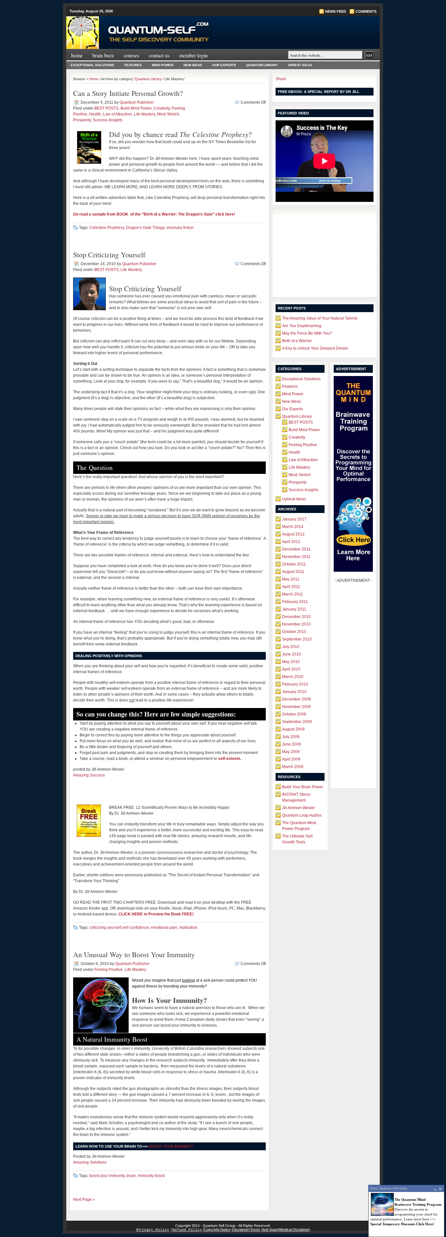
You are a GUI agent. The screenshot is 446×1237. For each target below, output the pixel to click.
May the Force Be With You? (307, 333)
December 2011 (296, 549)
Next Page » (84, 1199)
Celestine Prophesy (106, 227)
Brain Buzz (103, 55)
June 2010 (291, 654)
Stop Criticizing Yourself (109, 254)
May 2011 (290, 579)
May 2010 (291, 661)
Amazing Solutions (89, 1162)
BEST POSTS (106, 108)
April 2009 (291, 759)
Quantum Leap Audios (302, 815)
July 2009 (290, 736)
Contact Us (159, 55)
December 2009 (296, 699)
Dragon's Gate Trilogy (145, 227)
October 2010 (294, 631)
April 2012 (291, 541)
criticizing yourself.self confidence (119, 927)
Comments (366, 11)
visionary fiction (180, 227)
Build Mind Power (135, 108)
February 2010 (295, 684)
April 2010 (291, 669)
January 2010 (294, 691)
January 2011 (294, 609)
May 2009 (291, 751)
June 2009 (291, 744)
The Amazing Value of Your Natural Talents (320, 318)
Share (281, 79)
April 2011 (291, 586)
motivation (188, 927)
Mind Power (162, 65)
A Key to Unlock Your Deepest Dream (315, 348)
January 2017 (294, 519)
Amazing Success (89, 775)
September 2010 (297, 639)
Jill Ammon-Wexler (298, 808)
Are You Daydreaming (301, 326)
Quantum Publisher (136, 102)
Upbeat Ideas (300, 65)
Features (133, 65)
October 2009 (294, 714)
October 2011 (294, 564)
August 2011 (293, 571)
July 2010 (290, 646)
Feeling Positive (108, 969)
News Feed (335, 11)
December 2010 (296, 616)
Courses (131, 55)
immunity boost (151, 1175)
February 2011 (295, 601)
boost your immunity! (171, 1146)
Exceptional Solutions (92, 65)
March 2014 (292, 526)
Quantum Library (262, 65)
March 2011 (292, 594)
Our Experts (224, 65)
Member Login (193, 55)
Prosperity (82, 120)
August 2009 (293, 729)
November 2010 (296, 624)
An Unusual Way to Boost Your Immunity (134, 954)
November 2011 (296, 556)
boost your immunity (107, 1175)
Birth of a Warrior (297, 341)
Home (77, 55)
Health (95, 114)
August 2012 (293, 534)
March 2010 (292, 676)
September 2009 (297, 721)
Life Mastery (144, 114)
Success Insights (107, 120)
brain (131, 1175)
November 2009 (296, 706)
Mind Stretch (168, 114)
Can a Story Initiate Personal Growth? (128, 93)
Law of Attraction (117, 114)
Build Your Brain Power (302, 787)
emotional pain (164, 927)
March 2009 (292, 766)
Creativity (161, 108)
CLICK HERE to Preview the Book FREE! (156, 914)
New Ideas (192, 65)
